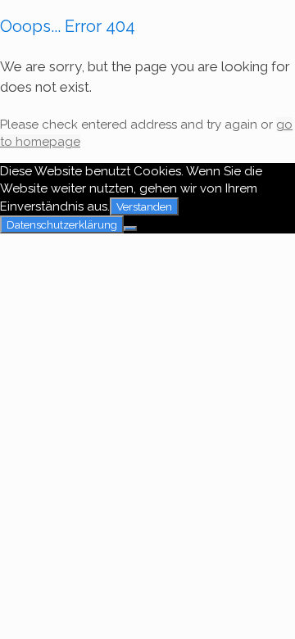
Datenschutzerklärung (62, 224)
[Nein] (130, 228)
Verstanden (144, 206)
